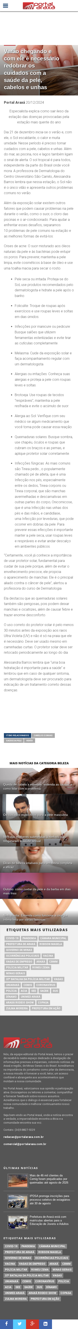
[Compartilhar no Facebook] (6, 1324)
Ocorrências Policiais (22, 955)
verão (29, 740)
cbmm (53, 961)
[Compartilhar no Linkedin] (45, 1324)
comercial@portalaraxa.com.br (24, 1144)
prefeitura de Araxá (20, 944)
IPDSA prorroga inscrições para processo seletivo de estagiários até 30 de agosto (50, 1199)
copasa (43, 1002)
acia (24, 990)
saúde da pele (13, 740)
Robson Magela (50, 944)
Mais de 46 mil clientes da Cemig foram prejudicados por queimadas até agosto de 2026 (49, 1179)
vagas (58, 979)
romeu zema (41, 967)
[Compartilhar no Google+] (32, 1324)
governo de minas (19, 950)
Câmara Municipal (53, 938)
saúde (44, 990)
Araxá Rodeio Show (20, 1002)
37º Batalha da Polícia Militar (28, 979)
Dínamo (11, 996)
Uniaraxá (12, 985)
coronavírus (45, 985)
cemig (27, 985)
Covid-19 (12, 938)
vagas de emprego (19, 961)
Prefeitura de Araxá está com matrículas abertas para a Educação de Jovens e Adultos (49, 1220)
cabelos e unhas (43, 735)
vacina (48, 955)
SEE (33, 990)
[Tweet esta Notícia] (19, 1324)
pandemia (29, 938)
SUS (55, 990)
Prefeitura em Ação (46, 1008)
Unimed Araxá (30, 996)
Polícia (11, 990)
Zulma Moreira (17, 1008)
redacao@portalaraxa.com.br (23, 1137)
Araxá (40, 961)
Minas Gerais (15, 973)
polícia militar (17, 967)
